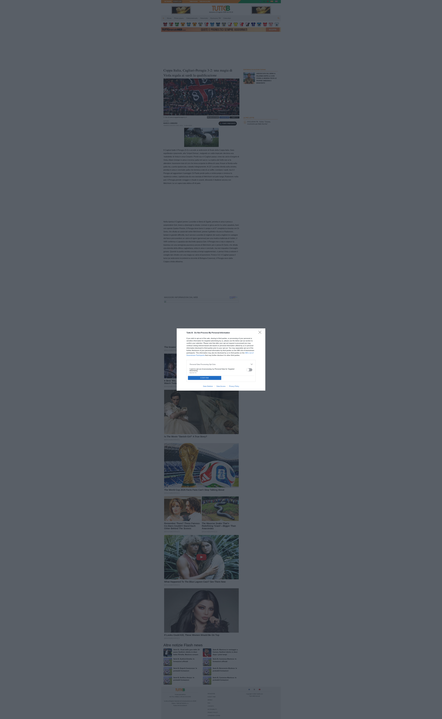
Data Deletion (208, 386)
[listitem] (221, 364)
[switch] (249, 369)
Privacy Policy (234, 386)
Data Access (221, 386)
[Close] (260, 333)
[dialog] (221, 359)
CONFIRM (204, 378)
